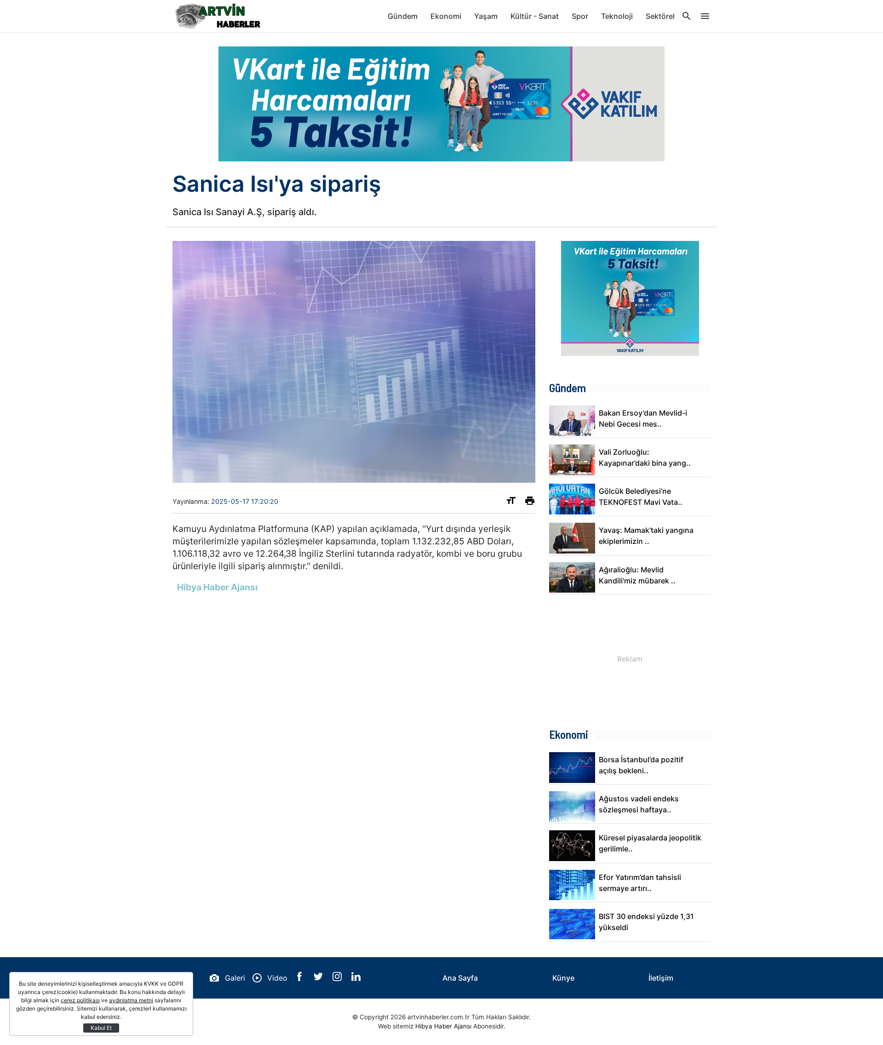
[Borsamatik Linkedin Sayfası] (356, 978)
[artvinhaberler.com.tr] (218, 16)
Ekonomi (445, 16)
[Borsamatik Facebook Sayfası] (300, 978)
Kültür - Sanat (534, 16)
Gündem (403, 16)
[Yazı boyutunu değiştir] (510, 502)
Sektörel (660, 16)
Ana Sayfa (460, 977)
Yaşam (486, 16)
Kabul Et (101, 1027)
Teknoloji (617, 16)
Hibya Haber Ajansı (443, 1026)
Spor (580, 16)
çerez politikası (80, 1000)
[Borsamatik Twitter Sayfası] (319, 978)
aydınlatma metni (131, 1000)
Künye (563, 977)
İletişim (660, 977)
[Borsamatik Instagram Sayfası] (338, 978)
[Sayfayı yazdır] (529, 502)
